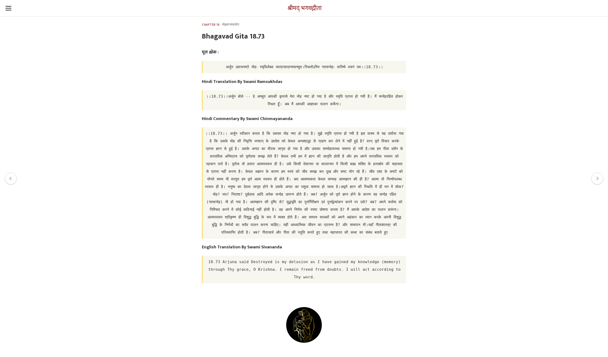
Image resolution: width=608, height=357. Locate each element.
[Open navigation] (8, 8)
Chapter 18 (210, 24)
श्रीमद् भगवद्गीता (305, 8)
